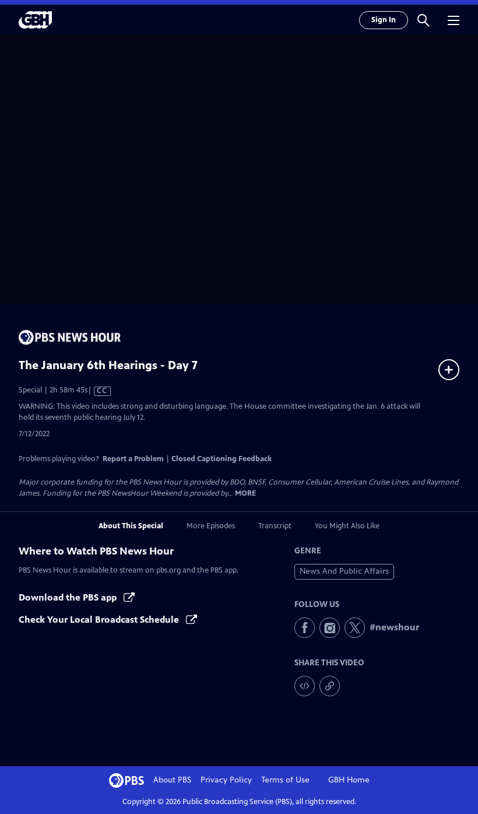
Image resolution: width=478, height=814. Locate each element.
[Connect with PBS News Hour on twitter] (355, 627)
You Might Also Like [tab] (347, 526)
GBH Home (349, 780)
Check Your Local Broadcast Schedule (100, 619)
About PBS (172, 780)
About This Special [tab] (131, 526)
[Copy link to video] (329, 686)
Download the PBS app (69, 597)
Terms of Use (285, 780)
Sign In (383, 19)
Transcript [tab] (274, 526)
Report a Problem (133, 459)
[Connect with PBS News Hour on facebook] (304, 627)
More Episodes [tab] (211, 526)
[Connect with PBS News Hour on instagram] (329, 627)
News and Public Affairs (344, 571)
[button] (423, 20)
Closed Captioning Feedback (221, 459)
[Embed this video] (304, 686)
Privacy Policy (226, 780)
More (245, 493)
